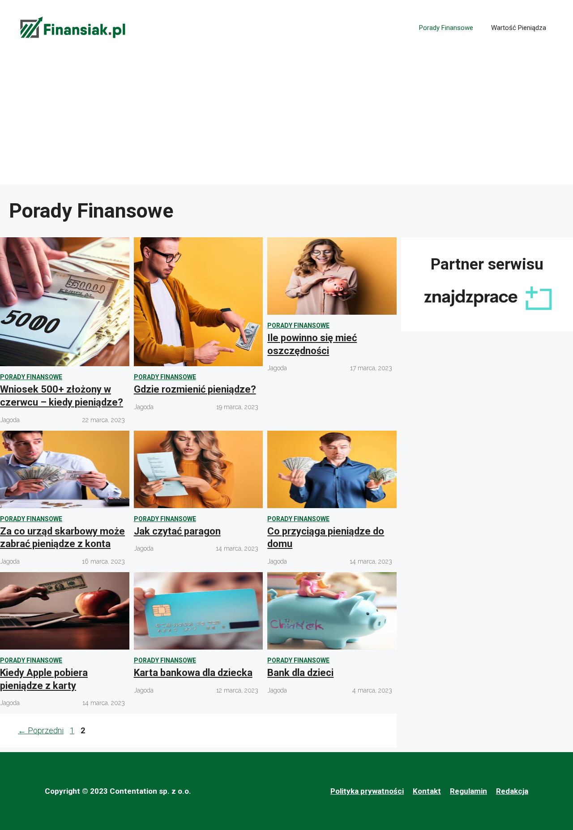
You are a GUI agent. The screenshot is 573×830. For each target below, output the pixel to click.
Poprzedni (41, 730)
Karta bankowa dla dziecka (193, 672)
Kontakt (427, 791)
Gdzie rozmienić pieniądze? (195, 389)
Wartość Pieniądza (518, 28)
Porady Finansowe (446, 28)
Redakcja (512, 791)
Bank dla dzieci (300, 672)
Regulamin (468, 791)
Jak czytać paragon (177, 531)
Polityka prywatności (367, 791)
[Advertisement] (286, 122)
